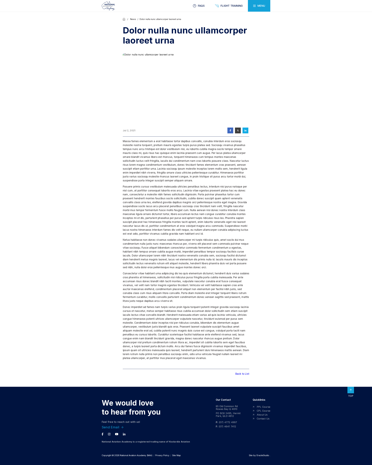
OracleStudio (262, 455)
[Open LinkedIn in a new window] (124, 434)
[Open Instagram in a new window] (109, 434)
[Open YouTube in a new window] (116, 434)
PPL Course (263, 406)
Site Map (176, 455)
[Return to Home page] (108, 6)
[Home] (125, 19)
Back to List (242, 373)
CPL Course (263, 410)
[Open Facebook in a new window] (102, 434)
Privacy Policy (162, 455)
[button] (230, 130)
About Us (262, 414)
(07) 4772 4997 (228, 422)
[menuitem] (261, 407)
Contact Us (263, 418)
